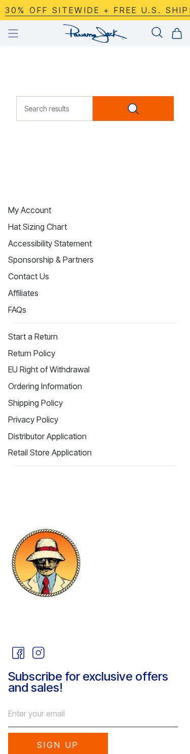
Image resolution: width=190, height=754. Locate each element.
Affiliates (23, 293)
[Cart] (176, 33)
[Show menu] (13, 33)
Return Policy (31, 353)
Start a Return (33, 336)
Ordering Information (45, 386)
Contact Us (28, 276)
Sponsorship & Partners (51, 260)
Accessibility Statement (50, 243)
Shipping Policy (35, 403)
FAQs (17, 310)
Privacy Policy (33, 419)
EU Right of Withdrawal (49, 369)
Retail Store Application (50, 452)
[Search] (133, 108)
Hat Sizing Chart (37, 227)
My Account (29, 210)
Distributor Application (47, 436)
